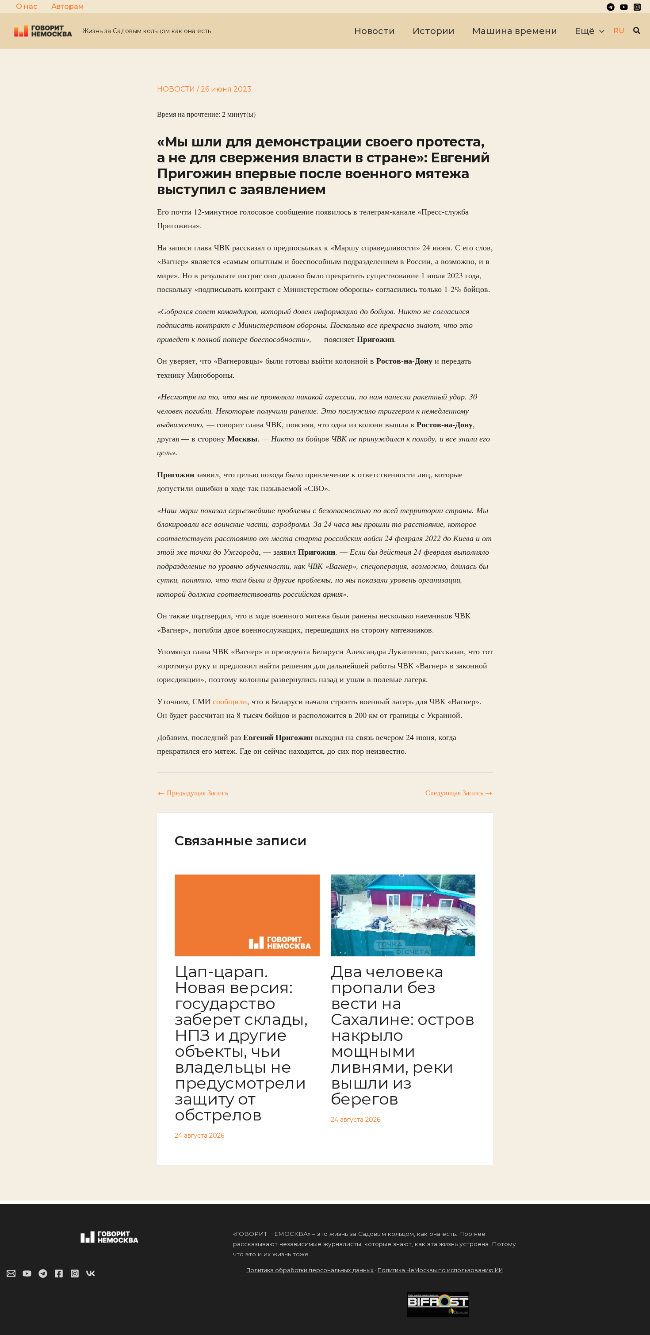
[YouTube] (624, 7)
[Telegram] (611, 7)
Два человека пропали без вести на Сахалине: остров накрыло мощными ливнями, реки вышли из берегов (402, 1035)
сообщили (230, 701)
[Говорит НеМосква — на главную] (43, 30)
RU (618, 31)
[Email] (11, 1273)
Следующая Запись (458, 792)
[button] (599, 31)
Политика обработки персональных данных (310, 1270)
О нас (26, 6)
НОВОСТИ (176, 89)
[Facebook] (58, 1273)
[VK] (90, 1273)
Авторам (67, 6)
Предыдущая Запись (193, 792)
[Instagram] (637, 7)
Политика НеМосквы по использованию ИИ (440, 1270)
